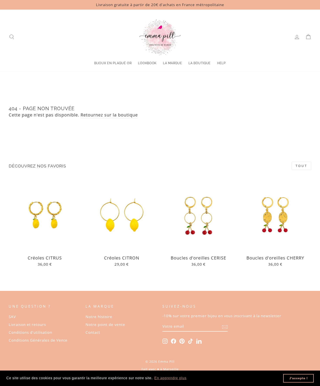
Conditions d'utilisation (30, 332)
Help (221, 63)
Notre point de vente (105, 324)
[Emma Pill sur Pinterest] (182, 341)
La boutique (200, 63)
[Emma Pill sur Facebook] (173, 341)
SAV (12, 316)
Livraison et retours (27, 324)
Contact (93, 332)
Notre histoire (99, 316)
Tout (301, 166)
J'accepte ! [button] (298, 378)
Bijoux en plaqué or (112, 63)
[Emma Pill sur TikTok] (190, 341)
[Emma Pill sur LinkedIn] (199, 341)
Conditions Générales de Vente (38, 340)
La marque (172, 63)
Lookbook (147, 63)
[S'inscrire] (225, 327)
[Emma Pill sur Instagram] (165, 341)
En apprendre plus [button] (170, 378)
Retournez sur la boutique (109, 115)
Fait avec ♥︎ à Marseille (160, 369)
